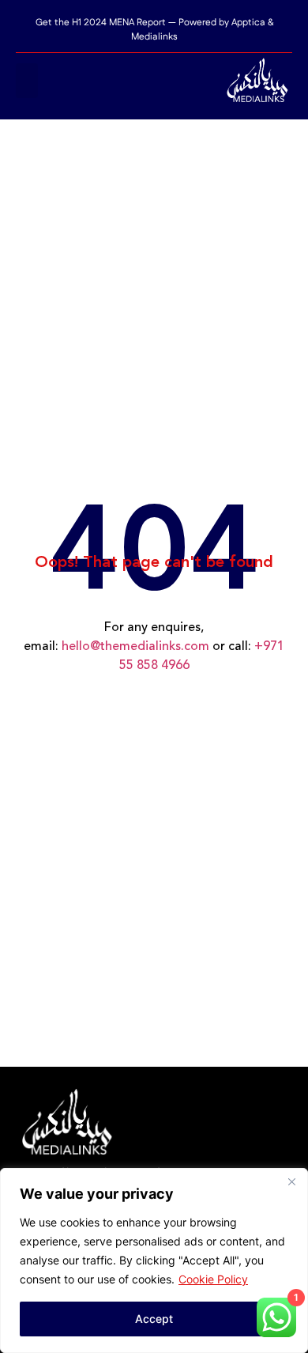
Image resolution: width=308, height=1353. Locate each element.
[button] (27, 80)
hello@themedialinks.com (135, 647)
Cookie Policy (213, 1279)
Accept (154, 1318)
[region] (154, 1260)
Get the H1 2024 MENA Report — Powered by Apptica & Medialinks (154, 29)
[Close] (291, 1181)
